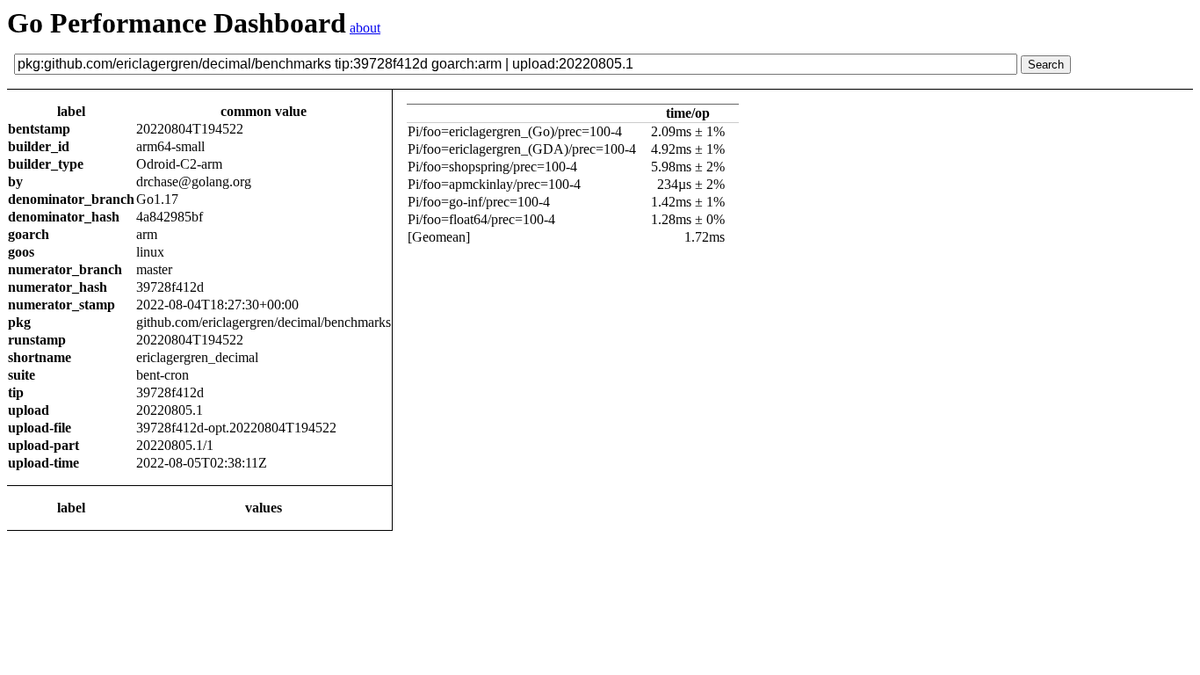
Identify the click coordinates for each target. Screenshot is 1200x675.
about (365, 27)
